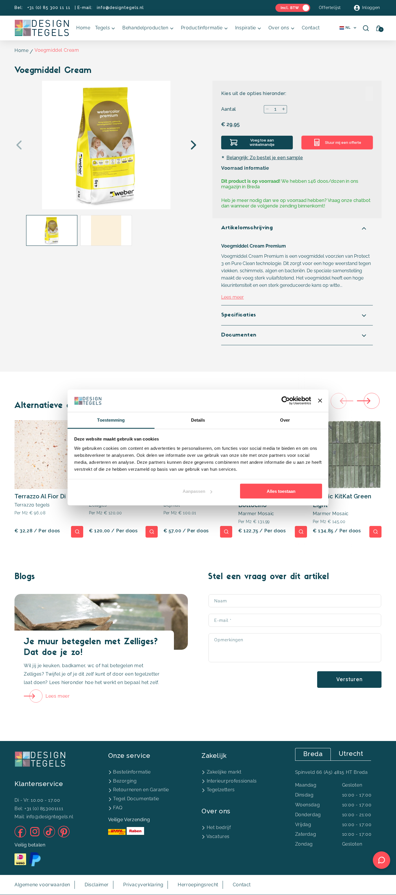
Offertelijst (330, 7)
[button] (106, 28)
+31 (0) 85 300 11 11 (48, 7)
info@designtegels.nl (120, 7)
